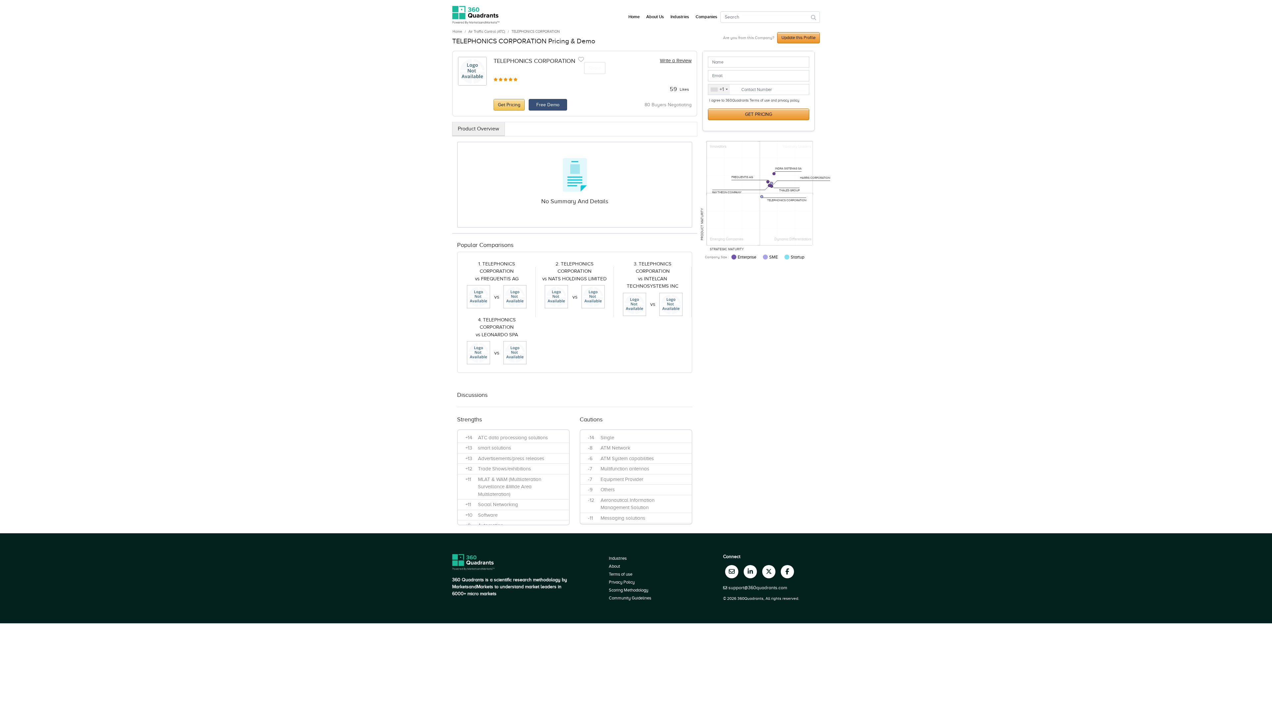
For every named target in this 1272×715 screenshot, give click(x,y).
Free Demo (547, 104)
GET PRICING (758, 114)
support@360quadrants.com (757, 587)
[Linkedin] (750, 571)
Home (457, 31)
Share (595, 68)
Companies (706, 17)
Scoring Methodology (628, 590)
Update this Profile (798, 37)
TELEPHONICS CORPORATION (535, 31)
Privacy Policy (622, 582)
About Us (655, 17)
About (614, 566)
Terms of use (620, 574)
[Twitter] (768, 571)
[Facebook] (787, 571)
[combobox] (719, 89)
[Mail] (731, 571)
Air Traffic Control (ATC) (486, 31)
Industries (679, 17)
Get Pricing (509, 104)
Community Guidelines (630, 598)
